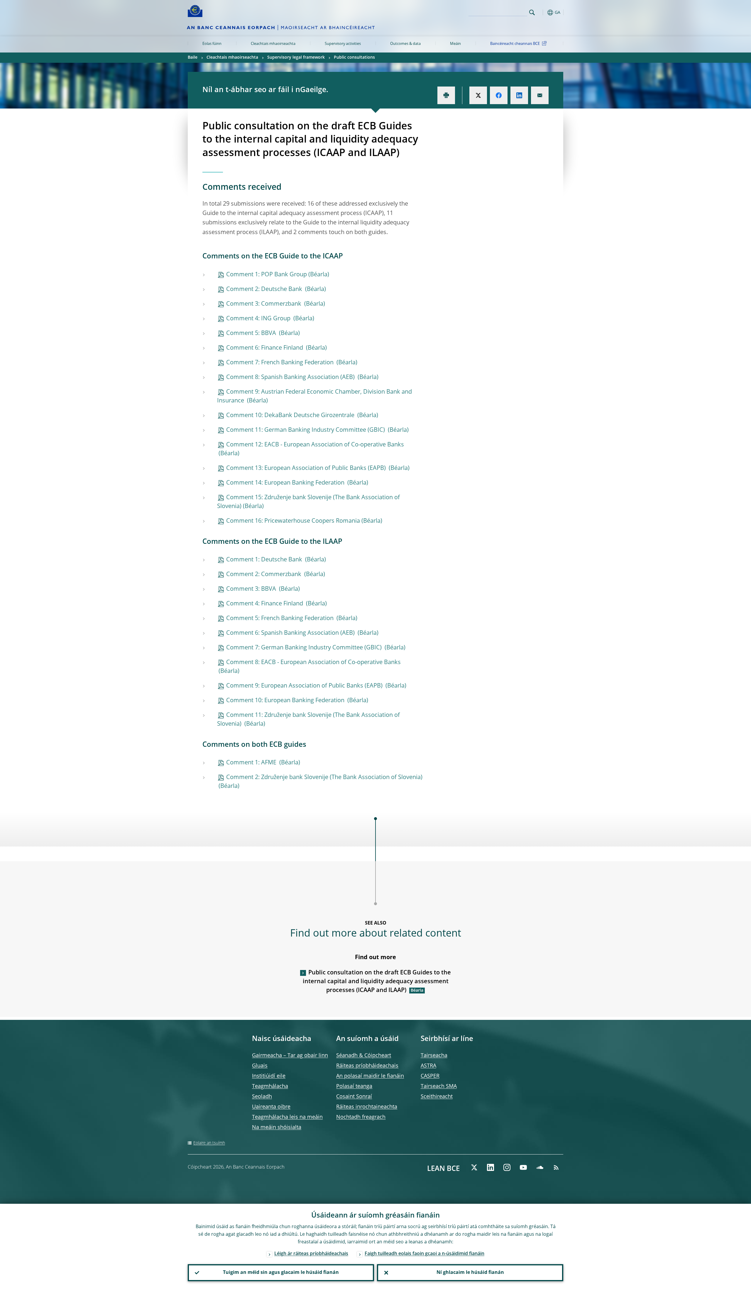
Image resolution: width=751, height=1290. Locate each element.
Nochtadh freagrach (360, 1117)
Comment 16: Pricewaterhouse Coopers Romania (293, 521)
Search (532, 12)
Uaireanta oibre (271, 1107)
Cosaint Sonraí (354, 1096)
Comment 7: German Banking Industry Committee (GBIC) (304, 648)
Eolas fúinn (211, 44)
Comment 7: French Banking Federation (280, 363)
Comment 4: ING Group (259, 319)
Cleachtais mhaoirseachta (273, 44)
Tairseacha (434, 1055)
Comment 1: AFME (252, 763)
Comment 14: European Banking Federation (286, 483)
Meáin (455, 44)
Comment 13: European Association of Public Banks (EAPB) (306, 468)
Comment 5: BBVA (252, 333)
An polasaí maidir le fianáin (370, 1076)
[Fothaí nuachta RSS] (556, 1167)
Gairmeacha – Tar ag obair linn (290, 1055)
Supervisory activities (343, 44)
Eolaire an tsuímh (209, 1143)
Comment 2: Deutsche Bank (265, 289)
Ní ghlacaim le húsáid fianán (470, 1272)
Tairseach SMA (439, 1086)
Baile (192, 57)
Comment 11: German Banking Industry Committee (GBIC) (306, 430)
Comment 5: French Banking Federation (280, 619)
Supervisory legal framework (296, 57)
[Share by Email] (540, 95)
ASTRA (428, 1066)
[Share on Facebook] (499, 95)
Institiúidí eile (268, 1076)
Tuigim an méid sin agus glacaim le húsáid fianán (281, 1272)
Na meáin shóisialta (276, 1127)
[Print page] (446, 95)
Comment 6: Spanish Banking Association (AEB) (291, 633)
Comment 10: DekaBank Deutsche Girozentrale (291, 416)
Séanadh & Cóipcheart (363, 1055)
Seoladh (262, 1096)
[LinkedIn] (490, 1167)
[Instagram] (507, 1167)
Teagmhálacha (270, 1086)
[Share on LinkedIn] (519, 95)
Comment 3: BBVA (252, 589)
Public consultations (354, 57)
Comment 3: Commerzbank (264, 304)
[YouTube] (523, 1167)
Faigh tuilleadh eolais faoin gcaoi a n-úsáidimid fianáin (424, 1254)
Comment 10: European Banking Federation (286, 701)
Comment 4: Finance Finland (265, 604)
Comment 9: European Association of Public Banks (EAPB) (305, 686)
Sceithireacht (437, 1096)
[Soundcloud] (540, 1167)
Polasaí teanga (354, 1086)
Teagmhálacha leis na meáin (287, 1117)
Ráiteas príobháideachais (367, 1066)
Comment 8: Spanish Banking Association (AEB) (291, 377)
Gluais (260, 1066)
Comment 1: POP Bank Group (266, 275)
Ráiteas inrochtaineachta (366, 1107)
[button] (542, 12)
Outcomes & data (405, 44)
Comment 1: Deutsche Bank (265, 560)
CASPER (430, 1076)
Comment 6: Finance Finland (265, 348)
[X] (474, 1167)
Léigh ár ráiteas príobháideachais (311, 1254)
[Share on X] (478, 95)
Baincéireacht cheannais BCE (515, 44)
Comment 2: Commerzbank (264, 575)
